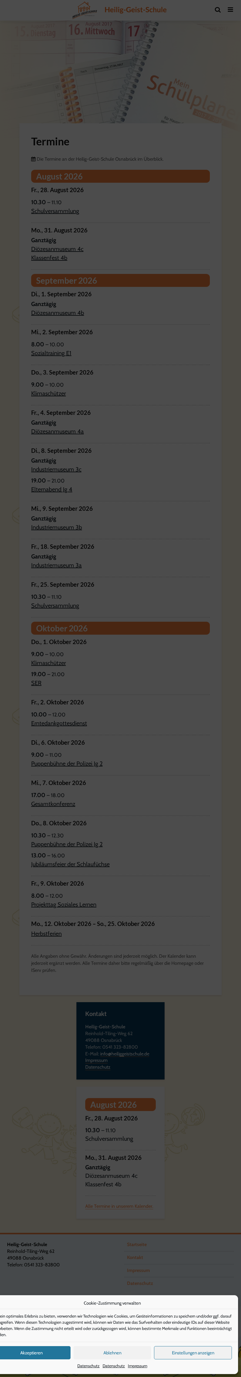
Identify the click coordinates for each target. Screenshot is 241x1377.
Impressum (137, 1365)
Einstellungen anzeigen (193, 1353)
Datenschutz (88, 1365)
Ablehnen (112, 1353)
